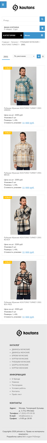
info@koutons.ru (25, 416)
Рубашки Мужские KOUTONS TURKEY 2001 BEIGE (22, 174)
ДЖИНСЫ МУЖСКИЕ (21, 349)
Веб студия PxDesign (31, 437)
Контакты (16, 391)
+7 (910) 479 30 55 (27, 413)
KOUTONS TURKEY (10, 45)
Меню (27, 35)
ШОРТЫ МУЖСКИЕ (20, 365)
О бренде (16, 379)
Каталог (14, 42)
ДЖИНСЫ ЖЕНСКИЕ (21, 352)
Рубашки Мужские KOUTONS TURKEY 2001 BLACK (22, 238)
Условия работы (19, 388)
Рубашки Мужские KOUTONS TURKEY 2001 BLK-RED (22, 303)
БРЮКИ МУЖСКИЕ (20, 356)
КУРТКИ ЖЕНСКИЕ (20, 368)
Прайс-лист (17, 394)
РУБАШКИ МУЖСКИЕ (29, 42)
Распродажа (17, 385)
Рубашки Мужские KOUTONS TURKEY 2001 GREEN (22, 109)
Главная (5, 42)
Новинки (15, 382)
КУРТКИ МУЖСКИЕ (20, 359)
